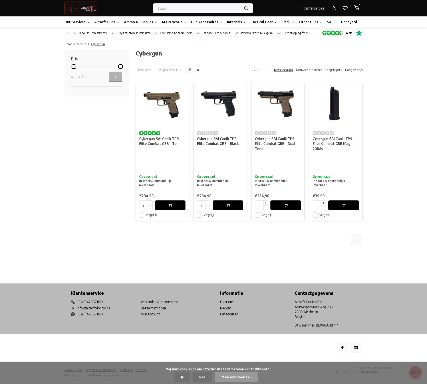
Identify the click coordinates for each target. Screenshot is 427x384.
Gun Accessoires (204, 22)
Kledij (286, 22)
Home (68, 44)
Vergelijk (151, 215)
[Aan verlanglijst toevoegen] (182, 89)
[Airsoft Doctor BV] (80, 8)
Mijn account (150, 314)
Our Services (75, 22)
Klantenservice (313, 8)
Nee (202, 377)
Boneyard (349, 22)
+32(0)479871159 (90, 302)
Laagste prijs (333, 70)
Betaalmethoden (153, 308)
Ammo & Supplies (138, 22)
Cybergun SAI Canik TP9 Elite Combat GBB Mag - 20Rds (333, 144)
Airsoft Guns (104, 22)
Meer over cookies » (236, 377)
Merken (81, 44)
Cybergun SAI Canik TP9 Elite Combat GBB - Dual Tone (275, 144)
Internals (234, 22)
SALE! (332, 22)
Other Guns (308, 22)
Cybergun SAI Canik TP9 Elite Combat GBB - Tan (159, 141)
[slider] (74, 66)
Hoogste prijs (354, 70)
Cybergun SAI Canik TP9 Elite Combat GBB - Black (218, 141)
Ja (182, 377)
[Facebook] (342, 347)
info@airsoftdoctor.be (93, 308)
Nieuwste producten (309, 70)
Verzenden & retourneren (159, 302)
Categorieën (229, 314)
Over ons (227, 302)
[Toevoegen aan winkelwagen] (170, 205)
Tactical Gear (262, 22)
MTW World (172, 22)
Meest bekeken (283, 70)
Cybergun (98, 44)
